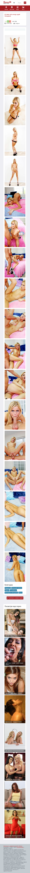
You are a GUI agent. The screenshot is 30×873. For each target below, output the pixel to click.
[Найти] (25, 3)
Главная (6, 9)
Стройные (13, 590)
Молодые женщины (11, 593)
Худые (7, 590)
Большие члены (17, 588)
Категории (12, 9)
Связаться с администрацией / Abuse (12, 846)
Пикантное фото (8, 2)
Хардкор (7, 588)
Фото (23, 9)
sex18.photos (20, 847)
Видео (17, 9)
